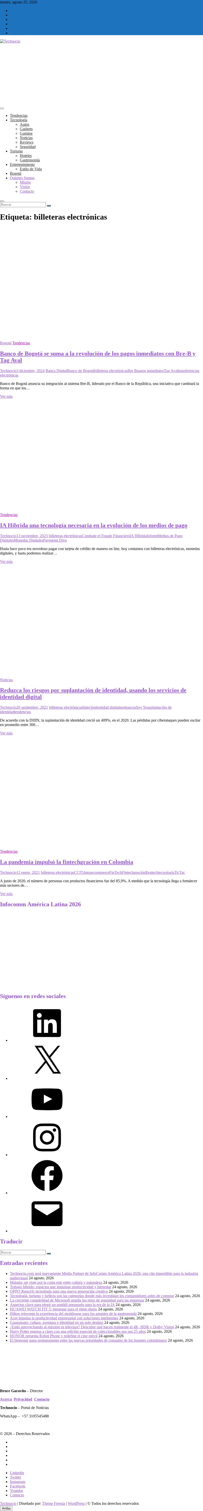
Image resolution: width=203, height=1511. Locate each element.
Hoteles (26, 155)
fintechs (88, 707)
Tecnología (18, 120)
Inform (152, 536)
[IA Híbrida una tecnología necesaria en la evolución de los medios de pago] (99, 506)
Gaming (26, 133)
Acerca (6, 1399)
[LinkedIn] (47, 1040)
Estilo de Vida (31, 169)
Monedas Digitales (28, 540)
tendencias (22, 712)
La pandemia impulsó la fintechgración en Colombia (66, 862)
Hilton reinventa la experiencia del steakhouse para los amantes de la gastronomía (73, 1313)
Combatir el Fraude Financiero (106, 536)
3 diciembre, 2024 (30, 371)
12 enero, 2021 (28, 872)
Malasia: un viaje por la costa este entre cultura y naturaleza (56, 1282)
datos (87, 872)
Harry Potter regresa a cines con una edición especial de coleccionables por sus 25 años (78, 1331)
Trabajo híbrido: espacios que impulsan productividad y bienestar (60, 1287)
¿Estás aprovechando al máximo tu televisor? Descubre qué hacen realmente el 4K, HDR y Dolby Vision (92, 1327)
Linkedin (17, 1473)
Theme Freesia (53, 1503)
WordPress (76, 1503)
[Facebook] (47, 1193)
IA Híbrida (138, 536)
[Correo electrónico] (47, 1231)
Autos (24, 124)
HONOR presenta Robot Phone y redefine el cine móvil (54, 1336)
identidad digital (106, 707)
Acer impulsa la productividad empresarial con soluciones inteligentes (64, 1318)
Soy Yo (141, 707)
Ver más (6, 396)
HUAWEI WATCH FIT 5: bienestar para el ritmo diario (53, 1309)
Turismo (16, 151)
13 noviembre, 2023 (32, 536)
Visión (25, 187)
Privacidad (23, 1399)
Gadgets (26, 129)
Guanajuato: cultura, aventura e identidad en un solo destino (56, 1322)
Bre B (132, 371)
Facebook (17, 1486)
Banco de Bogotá (80, 371)
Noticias (26, 138)
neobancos (127, 707)
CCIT (78, 872)
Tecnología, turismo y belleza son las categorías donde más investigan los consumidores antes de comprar (92, 1296)
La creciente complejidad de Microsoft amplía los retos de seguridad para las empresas (77, 1300)
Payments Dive (55, 540)
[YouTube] (47, 1116)
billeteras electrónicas (110, 371)
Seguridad (28, 147)
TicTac (179, 872)
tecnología (166, 872)
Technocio (8, 371)
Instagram (17, 1482)
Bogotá (15, 173)
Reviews (26, 142)
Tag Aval (171, 371)
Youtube (16, 1490)
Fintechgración (133, 872)
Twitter (15, 1477)
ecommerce (100, 872)
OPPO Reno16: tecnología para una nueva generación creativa (59, 1291)
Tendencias (18, 115)
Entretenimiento (22, 164)
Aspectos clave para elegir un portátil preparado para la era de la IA (62, 1305)
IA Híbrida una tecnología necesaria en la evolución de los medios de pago (93, 525)
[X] (47, 1078)
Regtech (151, 872)
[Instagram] (47, 1155)
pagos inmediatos (150, 371)
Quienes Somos (22, 178)
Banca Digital (56, 371)
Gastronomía (30, 160)
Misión (25, 182)
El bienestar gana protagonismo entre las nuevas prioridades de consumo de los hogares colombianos (88, 1340)
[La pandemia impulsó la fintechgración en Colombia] (99, 843)
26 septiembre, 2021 (32, 707)
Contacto (27, 191)
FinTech (115, 872)
